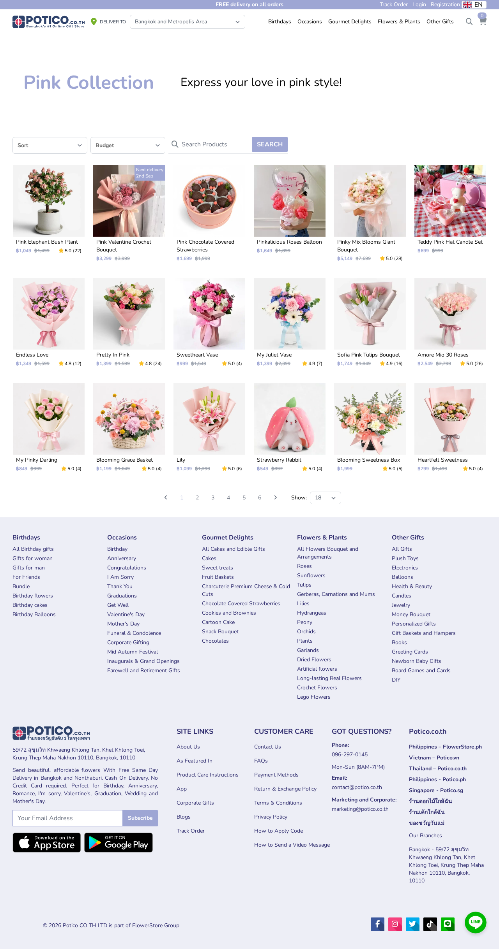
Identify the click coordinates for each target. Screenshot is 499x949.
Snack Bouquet (220, 631)
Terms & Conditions (278, 803)
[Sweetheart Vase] (209, 325)
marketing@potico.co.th (360, 809)
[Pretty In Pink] (129, 325)
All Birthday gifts (33, 549)
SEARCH (270, 144)
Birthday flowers (32, 595)
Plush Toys (405, 558)
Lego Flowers (314, 697)
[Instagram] (395, 924)
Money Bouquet (411, 614)
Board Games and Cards (421, 670)
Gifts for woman (32, 558)
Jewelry (401, 605)
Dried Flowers (314, 659)
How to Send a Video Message (292, 845)
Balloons (402, 577)
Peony (304, 622)
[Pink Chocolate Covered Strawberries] (209, 216)
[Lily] (209, 430)
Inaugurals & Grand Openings (143, 661)
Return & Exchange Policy (285, 789)
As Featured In (194, 760)
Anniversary (121, 558)
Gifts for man (28, 567)
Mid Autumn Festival (132, 652)
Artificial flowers (317, 669)
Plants (305, 641)
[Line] (448, 924)
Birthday (117, 549)
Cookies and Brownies (229, 613)
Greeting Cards (410, 652)
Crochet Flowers (317, 687)
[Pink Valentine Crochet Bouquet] (129, 216)
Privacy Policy (270, 817)
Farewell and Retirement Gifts (143, 670)
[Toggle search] (469, 22)
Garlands (308, 650)
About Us (188, 746)
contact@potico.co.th (357, 787)
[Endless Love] (49, 325)
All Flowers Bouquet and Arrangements (327, 553)
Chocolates (215, 641)
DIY (396, 680)
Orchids (306, 631)
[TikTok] (430, 924)
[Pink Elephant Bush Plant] (49, 212)
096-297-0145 (350, 754)
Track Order (191, 831)
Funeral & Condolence (134, 633)
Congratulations (126, 567)
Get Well (118, 605)
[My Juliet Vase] (290, 325)
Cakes (209, 558)
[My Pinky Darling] (49, 430)
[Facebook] (377, 924)
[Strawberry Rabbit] (290, 430)
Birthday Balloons (34, 614)
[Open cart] (483, 21)
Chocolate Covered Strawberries (241, 603)
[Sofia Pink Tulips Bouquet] (370, 325)
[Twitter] (412, 924)
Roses (304, 566)
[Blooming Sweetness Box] (370, 430)
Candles (401, 595)
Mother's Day (123, 623)
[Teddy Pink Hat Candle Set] (450, 212)
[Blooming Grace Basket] (129, 430)
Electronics (405, 567)
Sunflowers (311, 575)
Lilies (303, 603)
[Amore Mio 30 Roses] (450, 325)
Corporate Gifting (128, 642)
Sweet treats (217, 567)
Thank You (120, 586)
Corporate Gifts (195, 803)
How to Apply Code (278, 831)
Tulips (304, 585)
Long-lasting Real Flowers (329, 678)
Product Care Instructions (208, 775)
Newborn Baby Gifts (416, 661)
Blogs (184, 817)
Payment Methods (276, 775)
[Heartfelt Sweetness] (450, 430)
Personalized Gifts (414, 623)
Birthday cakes (30, 605)
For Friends (26, 577)
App (182, 789)
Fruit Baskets (218, 577)
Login (419, 4)
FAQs (261, 760)
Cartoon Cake (218, 622)
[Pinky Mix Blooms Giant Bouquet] (370, 216)
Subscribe (140, 818)
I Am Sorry (120, 577)
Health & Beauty (412, 586)
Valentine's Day (126, 614)
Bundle (21, 586)
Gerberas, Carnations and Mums (336, 594)
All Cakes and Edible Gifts (233, 549)
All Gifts (402, 549)
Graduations (122, 595)
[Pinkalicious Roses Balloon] (290, 212)
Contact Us (267, 746)
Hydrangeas (311, 613)
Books (399, 642)
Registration (445, 4)
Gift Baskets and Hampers (424, 633)
